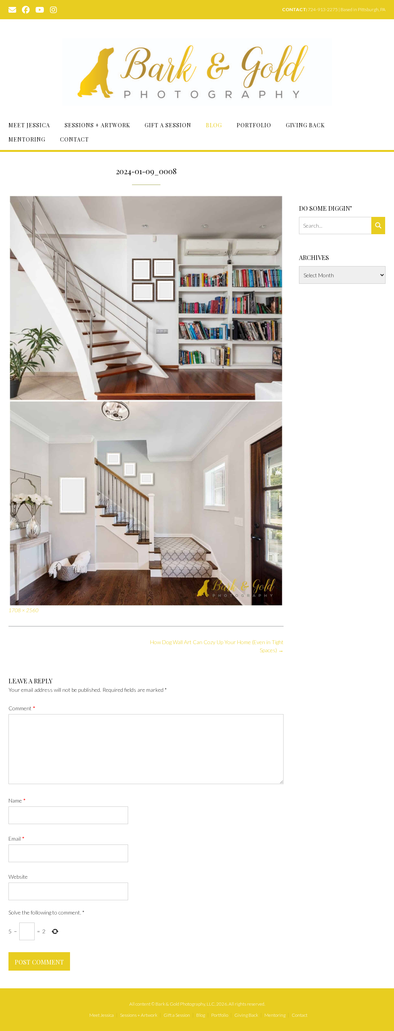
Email (16, 838)
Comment (21, 708)
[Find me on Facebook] (26, 9)
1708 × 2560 (23, 610)
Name (17, 800)
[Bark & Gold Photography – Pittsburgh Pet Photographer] (197, 72)
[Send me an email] (12, 9)
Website (18, 876)
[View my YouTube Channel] (39, 9)
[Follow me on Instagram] (53, 9)
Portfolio (254, 125)
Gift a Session (168, 125)
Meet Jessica (29, 125)
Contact (74, 139)
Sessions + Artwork (97, 125)
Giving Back (305, 125)
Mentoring (26, 139)
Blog (214, 125)
